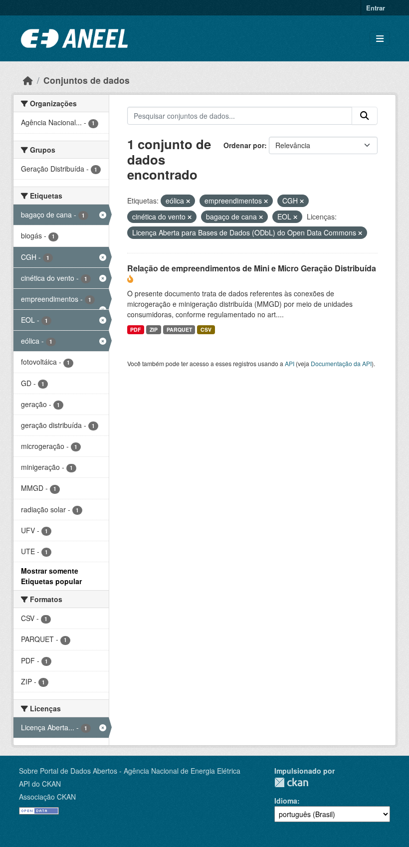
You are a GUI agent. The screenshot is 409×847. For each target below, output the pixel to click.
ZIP (154, 329)
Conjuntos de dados (86, 80)
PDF (135, 329)
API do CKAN (40, 784)
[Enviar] (365, 116)
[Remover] (188, 201)
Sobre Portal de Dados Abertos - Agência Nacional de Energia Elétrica (129, 771)
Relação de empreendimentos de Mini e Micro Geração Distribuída (251, 268)
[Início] (28, 80)
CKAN (291, 782)
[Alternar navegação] (380, 38)
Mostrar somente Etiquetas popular (51, 576)
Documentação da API (341, 363)
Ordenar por (243, 145)
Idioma (285, 801)
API (289, 363)
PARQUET (179, 329)
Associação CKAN (47, 797)
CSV (206, 329)
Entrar (375, 7)
